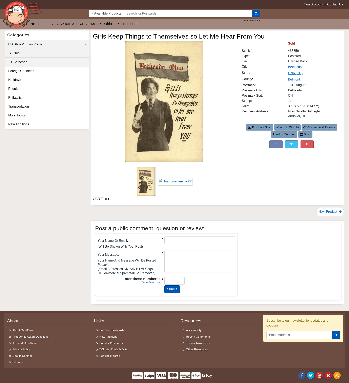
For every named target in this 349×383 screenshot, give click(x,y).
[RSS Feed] (337, 375)
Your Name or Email (112, 240)
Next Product (328, 211)
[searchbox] (188, 13)
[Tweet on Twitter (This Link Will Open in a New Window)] (291, 144)
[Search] (256, 13)
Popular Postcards (111, 343)
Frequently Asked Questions (30, 336)
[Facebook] (302, 375)
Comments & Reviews (321, 127)
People (13, 88)
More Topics (17, 115)
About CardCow (23, 330)
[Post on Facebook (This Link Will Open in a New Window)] (276, 144)
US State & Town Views (25, 44)
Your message (108, 254)
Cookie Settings (23, 355)
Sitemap (18, 362)
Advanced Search (251, 20)
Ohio (15, 53)
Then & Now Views (198, 343)
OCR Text (100, 199)
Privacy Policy (21, 349)
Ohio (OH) (295, 73)
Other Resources (197, 349)
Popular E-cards (109, 355)
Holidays (14, 80)
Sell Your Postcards (111, 330)
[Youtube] (319, 375)
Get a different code (151, 282)
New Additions (18, 124)
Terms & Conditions (25, 343)
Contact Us (335, 4)
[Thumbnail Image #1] (146, 182)
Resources (191, 320)
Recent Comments (198, 336)
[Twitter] (311, 375)
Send (307, 134)
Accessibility (193, 330)
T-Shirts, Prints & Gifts (113, 349)
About (12, 320)
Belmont (294, 79)
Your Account (313, 4)
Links (99, 320)
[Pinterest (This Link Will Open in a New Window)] (307, 144)
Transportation (18, 106)
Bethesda (295, 67)
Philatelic (15, 97)
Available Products (107, 13)
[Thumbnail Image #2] (175, 182)
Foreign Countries (21, 71)
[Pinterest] (328, 375)
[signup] (336, 335)
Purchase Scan (261, 127)
